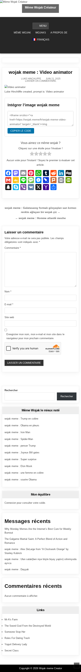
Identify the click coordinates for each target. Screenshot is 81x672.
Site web (9, 317)
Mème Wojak (22, 32)
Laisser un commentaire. (41, 81)
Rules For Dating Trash (17, 638)
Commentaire (13, 247)
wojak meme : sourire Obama (21, 479)
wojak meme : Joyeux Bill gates (22, 452)
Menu (43, 25)
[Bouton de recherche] (42, 48)
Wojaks (40, 32)
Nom (8, 291)
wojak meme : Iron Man (17, 432)
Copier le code (20, 130)
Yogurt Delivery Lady (16, 644)
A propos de (58, 32)
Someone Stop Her (15, 631)
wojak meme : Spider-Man (19, 439)
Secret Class (12, 650)
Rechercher (11, 390)
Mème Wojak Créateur (40, 7)
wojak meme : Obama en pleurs (22, 425)
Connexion (10, 502)
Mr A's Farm (11, 619)
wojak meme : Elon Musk (18, 466)
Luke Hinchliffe (31, 79)
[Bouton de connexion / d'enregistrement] (37, 48)
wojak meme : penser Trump (20, 445)
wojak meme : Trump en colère (21, 418)
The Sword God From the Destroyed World (28, 625)
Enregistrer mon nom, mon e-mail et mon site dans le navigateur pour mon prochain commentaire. (35, 336)
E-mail (9, 304)
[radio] (32, 154)
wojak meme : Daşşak (17, 569)
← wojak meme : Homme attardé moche (40, 218)
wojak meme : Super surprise (20, 459)
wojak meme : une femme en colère (24, 472)
